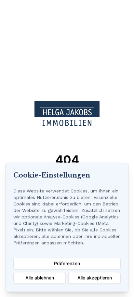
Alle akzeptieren (94, 277)
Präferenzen (67, 263)
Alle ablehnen (39, 277)
